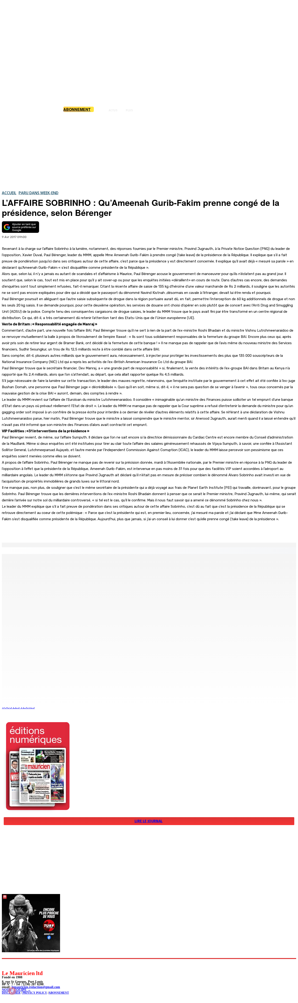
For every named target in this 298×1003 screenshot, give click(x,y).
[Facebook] (48, 530)
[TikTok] (37, 964)
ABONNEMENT (58, 992)
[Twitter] (65, 530)
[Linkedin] (27, 964)
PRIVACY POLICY (34, 992)
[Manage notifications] (12, 991)
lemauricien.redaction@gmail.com (36, 987)
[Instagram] (16, 964)
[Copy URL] (82, 530)
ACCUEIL (9, 192)
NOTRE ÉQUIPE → (16, 990)
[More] (99, 531)
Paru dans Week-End (38, 192)
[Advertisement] (149, 151)
